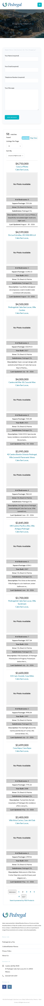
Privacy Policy (6, 951)
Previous (12, 892)
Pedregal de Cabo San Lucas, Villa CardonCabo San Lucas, (22, 310)
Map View (33, 138)
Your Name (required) (12, 56)
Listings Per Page (12, 141)
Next (23, 897)
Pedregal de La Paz (8, 942)
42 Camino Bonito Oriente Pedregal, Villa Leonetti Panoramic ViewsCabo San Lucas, (22, 457)
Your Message (9, 88)
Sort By (9, 151)
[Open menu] (39, 5)
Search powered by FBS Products (22, 900)
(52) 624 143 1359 (11, 976)
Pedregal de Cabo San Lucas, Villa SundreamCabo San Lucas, (22, 604)
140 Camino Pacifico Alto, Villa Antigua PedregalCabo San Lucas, (22, 529)
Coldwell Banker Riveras (10, 946)
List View (25, 138)
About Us (5, 955)
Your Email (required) (11, 66)
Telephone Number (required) (15, 77)
